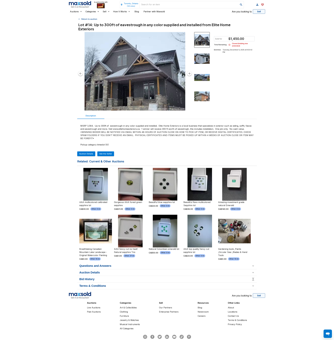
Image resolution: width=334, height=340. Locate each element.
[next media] (189, 73)
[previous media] (80, 73)
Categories (90, 11)
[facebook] (152, 337)
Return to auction (89, 19)
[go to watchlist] (262, 4)
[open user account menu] (257, 4)
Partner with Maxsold (154, 11)
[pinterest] (189, 337)
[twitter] (160, 337)
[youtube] (174, 337)
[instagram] (145, 337)
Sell (104, 11)
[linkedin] (167, 337)
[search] (241, 4)
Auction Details (86, 154)
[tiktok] (181, 337)
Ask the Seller (105, 154)
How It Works (120, 11)
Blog (137, 11)
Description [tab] (91, 116)
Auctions (74, 11)
